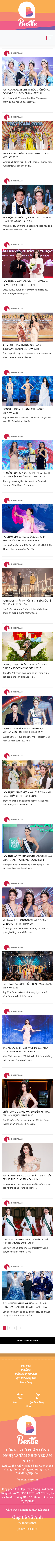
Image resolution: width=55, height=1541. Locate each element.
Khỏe (20, 1398)
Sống (20, 1394)
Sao (15, 1402)
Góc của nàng (37, 1402)
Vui (37, 1398)
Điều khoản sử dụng (26, 1374)
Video (28, 1406)
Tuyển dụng (26, 1382)
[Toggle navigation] (49, 38)
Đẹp (38, 1394)
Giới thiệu (26, 1365)
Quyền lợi (26, 1369)
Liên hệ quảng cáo (26, 1378)
